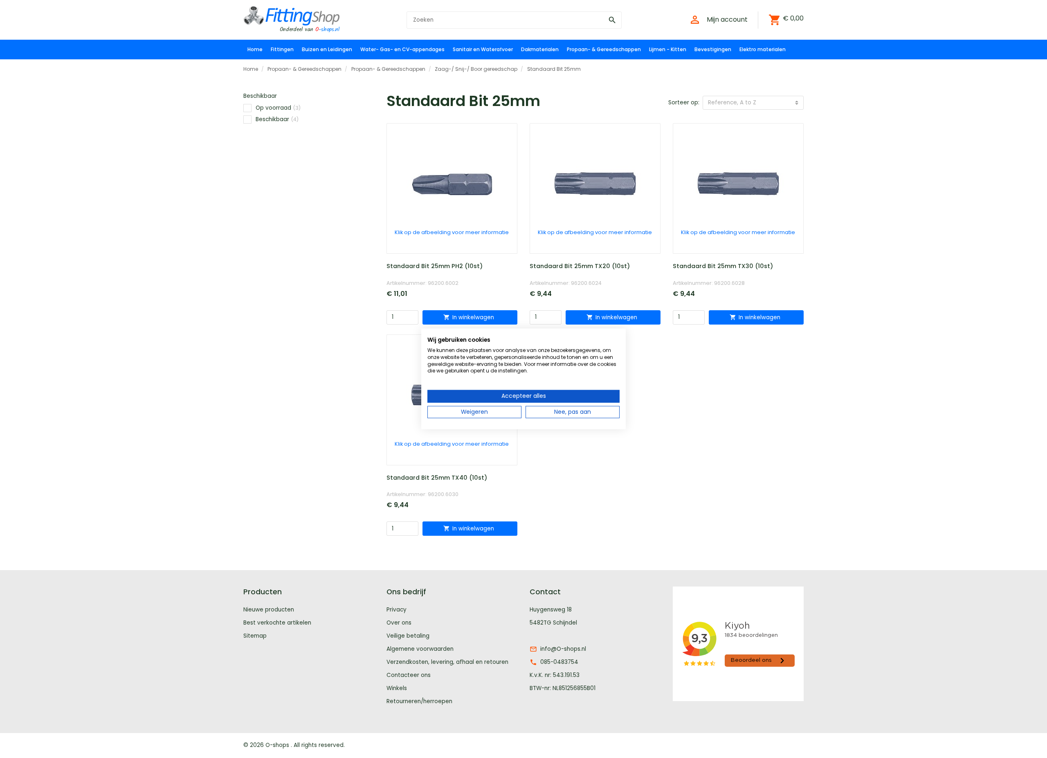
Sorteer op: (683, 102)
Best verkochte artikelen (277, 623)
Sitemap (255, 636)
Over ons (398, 623)
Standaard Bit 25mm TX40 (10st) (436, 478)
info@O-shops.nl (563, 649)
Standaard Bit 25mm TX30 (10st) (723, 266)
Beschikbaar (277, 119)
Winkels (396, 688)
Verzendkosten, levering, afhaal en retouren (447, 662)
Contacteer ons (408, 675)
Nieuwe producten (268, 610)
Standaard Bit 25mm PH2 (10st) (434, 266)
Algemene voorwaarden (420, 649)
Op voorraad (278, 108)
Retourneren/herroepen (419, 701)
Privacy (396, 610)
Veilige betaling (407, 636)
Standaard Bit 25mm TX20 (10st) (580, 266)
